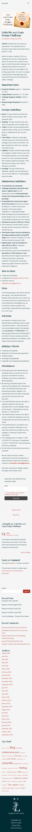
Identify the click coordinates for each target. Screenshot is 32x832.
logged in (13, 563)
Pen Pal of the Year (12, 775)
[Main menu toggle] (28, 3)
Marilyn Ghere (6, 636)
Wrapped (17, 788)
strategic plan (14, 781)
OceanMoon (6, 630)
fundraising (17, 756)
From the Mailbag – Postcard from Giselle (15, 616)
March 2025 (6, 697)
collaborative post (10, 752)
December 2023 (7, 729)
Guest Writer (11, 759)
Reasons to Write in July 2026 (11, 609)
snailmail (4, 781)
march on (4, 772)
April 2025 (5, 694)
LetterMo (7, 763)
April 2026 (5, 666)
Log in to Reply (25, 552)
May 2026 (5, 663)
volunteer (22, 785)
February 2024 (6, 722)
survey (20, 781)
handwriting (19, 759)
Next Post (16, 515)
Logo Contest (11, 768)
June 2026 (5, 659)
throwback (4, 785)
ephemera (22, 752)
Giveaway (4, 759)
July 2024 (5, 713)
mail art (16, 768)
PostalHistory (25, 775)
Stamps (9, 781)
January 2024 (6, 725)
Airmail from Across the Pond (16, 628)
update (15, 784)
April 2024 (5, 716)
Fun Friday (24, 756)
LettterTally (4, 768)
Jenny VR (4, 641)
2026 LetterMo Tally (16, 641)
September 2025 (7, 685)
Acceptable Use (16, 820)
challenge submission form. (20, 278)
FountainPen (10, 756)
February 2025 (6, 700)
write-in (23, 788)
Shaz (3, 628)
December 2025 (7, 678)
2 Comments (6, 39)
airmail (7, 748)
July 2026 (5, 656)
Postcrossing (5, 778)
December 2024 (7, 707)
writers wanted (5, 791)
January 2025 (6, 703)
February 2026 (6, 672)
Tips (9, 784)
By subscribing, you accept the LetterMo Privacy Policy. (14, 493)
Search (4, 588)
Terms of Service (16, 828)
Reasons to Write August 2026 (11, 605)
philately (19, 775)
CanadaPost (19, 748)
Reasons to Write (21, 778)
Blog (12, 39)
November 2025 (7, 681)
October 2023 (6, 732)
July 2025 (5, 688)
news (19, 772)
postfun (11, 778)
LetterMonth (25, 763)
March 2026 (6, 669)
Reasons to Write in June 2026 (11, 612)
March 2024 (6, 719)
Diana (8, 533)
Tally (24, 781)
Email (6, 486)
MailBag (23, 767)
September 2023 (7, 735)
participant (4, 775)
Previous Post (16, 510)
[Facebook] (14, 799)
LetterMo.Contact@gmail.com (11, 283)
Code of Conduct (16, 823)
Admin (3, 748)
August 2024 (6, 710)
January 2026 (6, 675)
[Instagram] (17, 799)
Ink (24, 759)
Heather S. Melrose (8, 644)
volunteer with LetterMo (8, 788)
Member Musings (12, 772)
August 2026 (6, 653)
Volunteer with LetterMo (10, 601)
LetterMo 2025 (17, 763)
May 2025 (5, 691)
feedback (4, 756)
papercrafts (25, 772)
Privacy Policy (16, 825)
